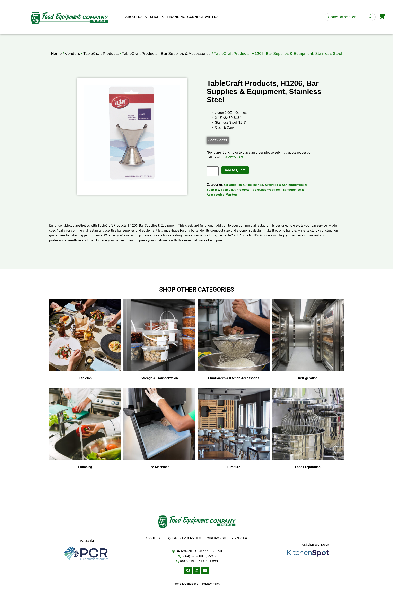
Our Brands (216, 538)
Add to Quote (235, 170)
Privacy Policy (211, 583)
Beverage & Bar (276, 184)
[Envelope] (205, 570)
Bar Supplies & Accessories (243, 184)
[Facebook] (188, 570)
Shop (154, 17)
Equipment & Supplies (183, 538)
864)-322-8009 (232, 157)
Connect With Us (203, 17)
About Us (134, 17)
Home (56, 53)
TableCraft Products (101, 53)
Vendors (72, 53)
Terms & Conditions (185, 583)
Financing (176, 17)
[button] (218, 140)
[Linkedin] (196, 570)
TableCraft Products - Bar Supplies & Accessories (166, 53)
